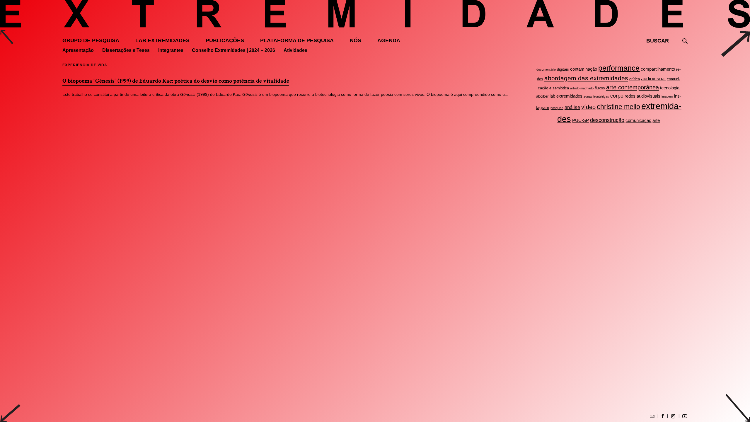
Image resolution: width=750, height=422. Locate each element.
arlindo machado (582, 88)
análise (572, 107)
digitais (563, 69)
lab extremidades (566, 95)
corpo (616, 96)
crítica (634, 79)
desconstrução (607, 120)
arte (656, 120)
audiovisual (653, 78)
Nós (355, 40)
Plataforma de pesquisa (297, 40)
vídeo (588, 107)
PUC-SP (580, 120)
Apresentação (78, 50)
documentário (546, 69)
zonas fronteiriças (596, 96)
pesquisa (556, 108)
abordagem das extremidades (586, 78)
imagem (667, 96)
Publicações (225, 40)
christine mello (618, 106)
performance (619, 68)
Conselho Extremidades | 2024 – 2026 (233, 50)
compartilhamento (658, 69)
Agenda (388, 40)
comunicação (638, 120)
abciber (542, 96)
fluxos (600, 88)
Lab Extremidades (162, 40)
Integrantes (170, 50)
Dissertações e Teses (126, 50)
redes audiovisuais (642, 95)
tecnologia (669, 87)
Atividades (295, 50)
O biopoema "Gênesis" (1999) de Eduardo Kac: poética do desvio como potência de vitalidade (175, 81)
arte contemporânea (632, 87)
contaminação (583, 69)
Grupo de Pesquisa (90, 40)
